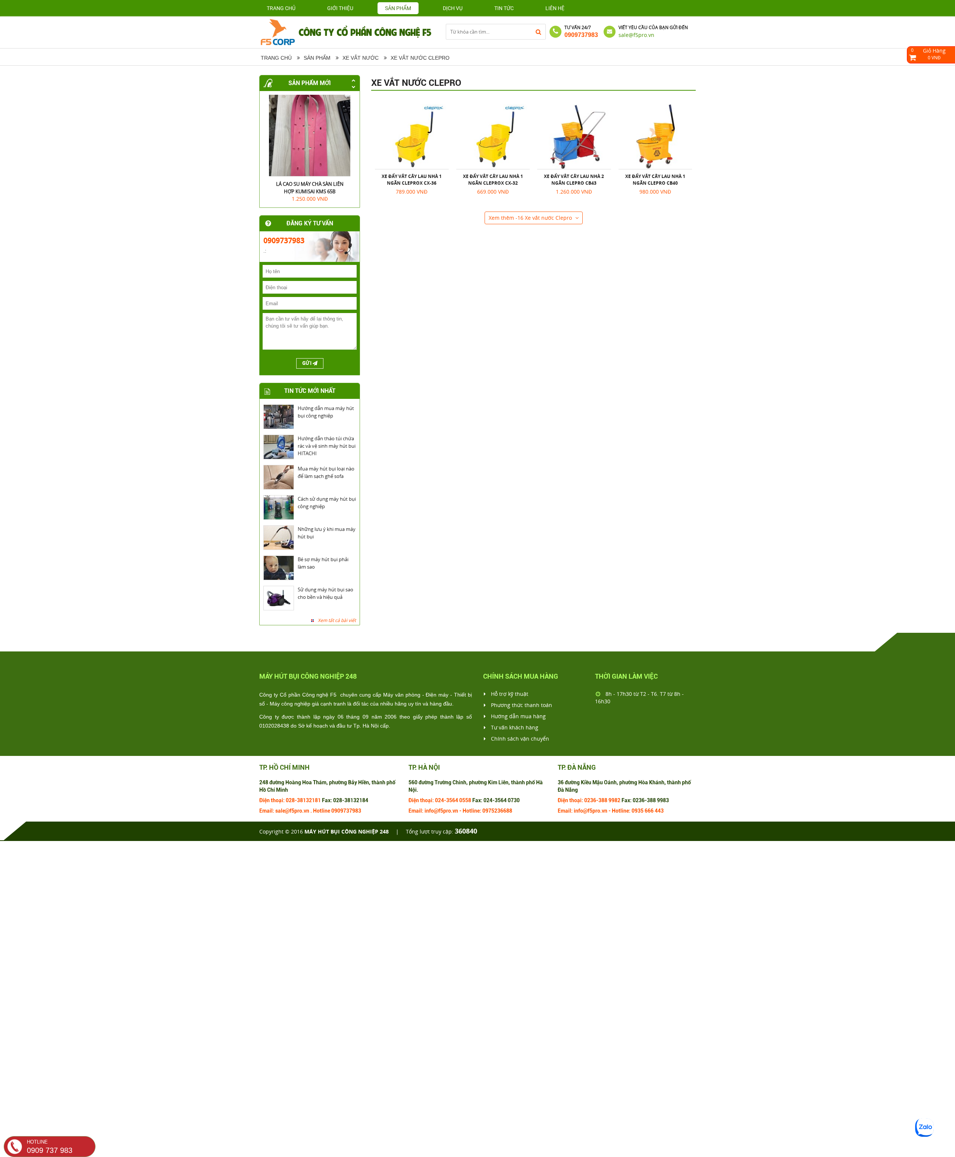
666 (649, 811)
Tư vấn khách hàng (513, 727)
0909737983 (581, 35)
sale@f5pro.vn (636, 34)
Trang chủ (281, 8)
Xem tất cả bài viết (337, 620)
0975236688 (497, 811)
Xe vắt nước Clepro (416, 83)
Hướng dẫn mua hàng (517, 716)
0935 (638, 811)
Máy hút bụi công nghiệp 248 (346, 831)
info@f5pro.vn (441, 811)
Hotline (321, 811)
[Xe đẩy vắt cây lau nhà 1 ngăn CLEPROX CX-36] (412, 136)
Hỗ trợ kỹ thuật (508, 693)
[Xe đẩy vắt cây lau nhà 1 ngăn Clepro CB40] (655, 136)
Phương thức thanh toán (520, 705)
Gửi (307, 363)
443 (659, 811)
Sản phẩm (317, 58)
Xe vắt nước (360, 58)
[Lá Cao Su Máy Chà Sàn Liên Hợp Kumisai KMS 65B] (309, 135)
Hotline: (472, 811)
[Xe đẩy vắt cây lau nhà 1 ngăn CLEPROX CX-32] (493, 136)
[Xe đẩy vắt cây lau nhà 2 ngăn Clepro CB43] (574, 136)
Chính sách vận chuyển (519, 738)
